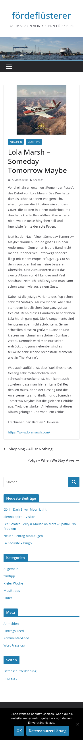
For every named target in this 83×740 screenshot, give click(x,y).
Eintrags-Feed (14, 631)
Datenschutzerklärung (20, 671)
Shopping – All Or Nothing (30, 449)
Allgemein (16, 141)
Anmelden (11, 623)
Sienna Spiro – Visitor (19, 517)
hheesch (38, 180)
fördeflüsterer (41, 15)
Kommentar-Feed (16, 638)
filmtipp (9, 576)
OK (19, 730)
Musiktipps (34, 141)
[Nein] (77, 724)
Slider (8, 598)
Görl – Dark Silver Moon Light (25, 509)
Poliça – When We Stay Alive (50, 460)
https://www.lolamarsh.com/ (29, 432)
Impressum (12, 678)
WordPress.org (14, 645)
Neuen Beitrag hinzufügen (23, 536)
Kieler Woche (13, 583)
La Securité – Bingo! (18, 543)
